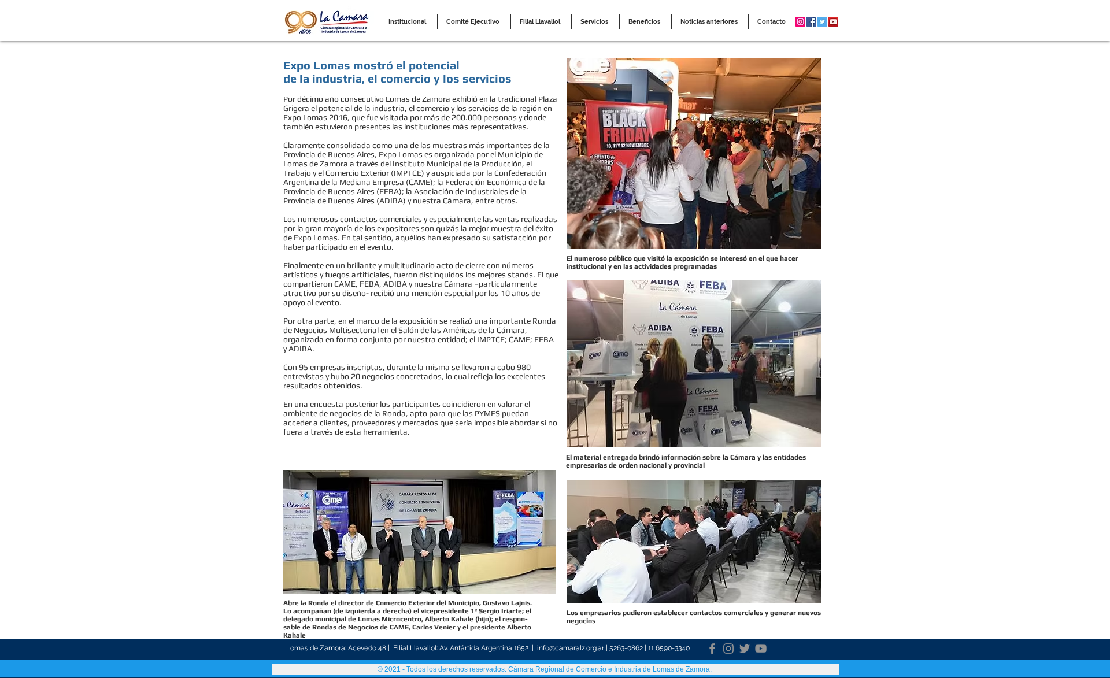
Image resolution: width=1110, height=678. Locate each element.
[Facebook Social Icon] (811, 22)
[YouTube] (761, 648)
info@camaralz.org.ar (570, 648)
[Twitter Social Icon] (822, 22)
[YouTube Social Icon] (833, 22)
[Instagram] (728, 648)
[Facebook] (712, 648)
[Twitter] (745, 648)
